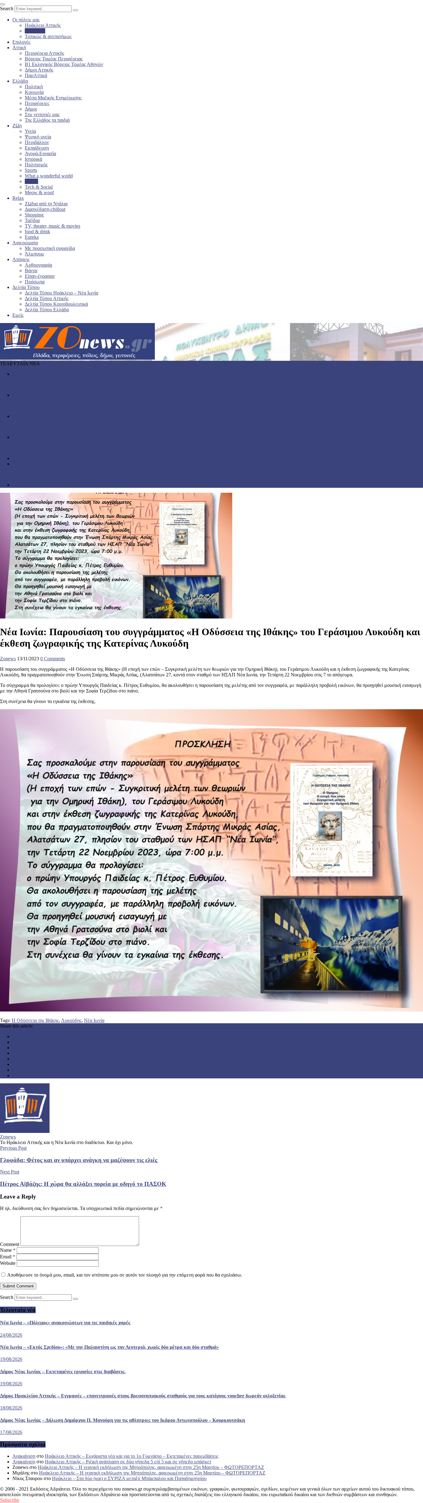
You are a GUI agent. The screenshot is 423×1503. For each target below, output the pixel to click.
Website (7, 1263)
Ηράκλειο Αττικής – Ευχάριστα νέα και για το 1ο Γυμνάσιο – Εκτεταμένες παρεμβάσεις (131, 1456)
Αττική (19, 47)
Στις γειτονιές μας (42, 114)
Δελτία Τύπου (26, 287)
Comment (9, 1244)
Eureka (32, 237)
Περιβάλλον (37, 142)
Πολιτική (34, 86)
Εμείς (18, 315)
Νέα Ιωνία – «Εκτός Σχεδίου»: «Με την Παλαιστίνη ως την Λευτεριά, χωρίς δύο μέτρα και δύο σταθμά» (103, 405)
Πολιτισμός (36, 164)
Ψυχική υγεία (38, 136)
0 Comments (52, 658)
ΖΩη (17, 125)
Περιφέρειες (37, 103)
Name (7, 1250)
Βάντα (31, 270)
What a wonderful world (49, 175)
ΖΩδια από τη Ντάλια (46, 203)
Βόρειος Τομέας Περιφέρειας (54, 58)
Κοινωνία (34, 92)
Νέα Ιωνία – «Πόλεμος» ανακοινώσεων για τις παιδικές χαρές (61, 384)
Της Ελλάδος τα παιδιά (47, 120)
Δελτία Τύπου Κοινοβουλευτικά (56, 304)
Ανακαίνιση (23, 1456)
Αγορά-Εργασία (40, 153)
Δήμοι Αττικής (39, 69)
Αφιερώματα (25, 242)
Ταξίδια (32, 220)
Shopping (34, 214)
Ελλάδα (20, 81)
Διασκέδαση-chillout (45, 209)
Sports (31, 170)
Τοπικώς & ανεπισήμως (48, 36)
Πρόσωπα (35, 281)
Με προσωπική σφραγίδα (50, 248)
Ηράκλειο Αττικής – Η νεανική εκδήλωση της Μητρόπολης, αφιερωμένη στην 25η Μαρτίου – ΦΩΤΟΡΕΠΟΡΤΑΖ (151, 1467)
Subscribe (9, 1500)
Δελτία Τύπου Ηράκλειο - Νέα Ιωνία (48, 395)
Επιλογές (21, 42)
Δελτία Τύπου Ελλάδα (47, 309)
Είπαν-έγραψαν (40, 276)
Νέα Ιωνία (35, 30)
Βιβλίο (31, 181)
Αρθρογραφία (38, 265)
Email (7, 1256)
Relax (18, 198)
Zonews (8, 658)
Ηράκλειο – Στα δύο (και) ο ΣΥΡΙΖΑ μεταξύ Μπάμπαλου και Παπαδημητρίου (129, 1478)
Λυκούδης (71, 1020)
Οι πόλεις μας (26, 19)
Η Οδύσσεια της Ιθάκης (35, 1020)
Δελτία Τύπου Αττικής (46, 298)
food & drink (37, 231)
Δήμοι (31, 108)
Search (6, 8)
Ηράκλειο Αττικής (43, 25)
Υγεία (30, 131)
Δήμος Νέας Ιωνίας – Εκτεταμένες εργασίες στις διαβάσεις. (58, 426)
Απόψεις (20, 259)
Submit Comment (18, 1286)
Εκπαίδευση (37, 148)
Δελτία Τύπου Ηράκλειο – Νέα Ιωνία (61, 292)
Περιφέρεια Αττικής (44, 53)
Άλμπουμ (34, 253)
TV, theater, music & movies (52, 226)
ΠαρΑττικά (36, 75)
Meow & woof (39, 192)
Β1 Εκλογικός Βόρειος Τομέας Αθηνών (64, 64)
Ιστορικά (33, 159)
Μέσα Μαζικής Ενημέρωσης (53, 97)
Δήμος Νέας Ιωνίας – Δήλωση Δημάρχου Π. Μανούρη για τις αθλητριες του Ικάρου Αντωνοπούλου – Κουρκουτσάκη (115, 474)
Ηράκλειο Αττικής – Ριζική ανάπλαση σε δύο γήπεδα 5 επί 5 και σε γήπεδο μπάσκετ (128, 1461)
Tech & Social (39, 187)
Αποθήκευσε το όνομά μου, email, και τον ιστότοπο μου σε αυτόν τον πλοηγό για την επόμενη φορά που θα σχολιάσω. (124, 1275)
